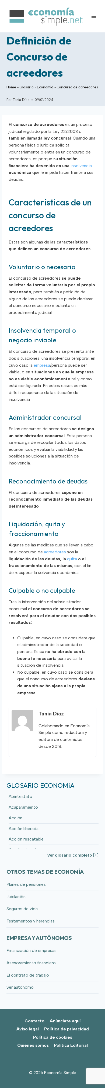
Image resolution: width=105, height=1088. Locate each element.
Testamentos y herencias (30, 921)
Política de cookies (52, 1037)
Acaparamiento (23, 807)
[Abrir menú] (94, 16)
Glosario (26, 87)
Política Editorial (71, 1045)
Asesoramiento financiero (31, 962)
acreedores (55, 551)
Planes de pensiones (26, 884)
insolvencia (81, 165)
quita (72, 558)
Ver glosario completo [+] (73, 855)
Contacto (34, 1020)
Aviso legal (27, 1028)
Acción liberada (23, 828)
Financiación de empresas (31, 950)
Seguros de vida (22, 908)
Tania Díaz (21, 100)
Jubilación (16, 896)
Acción (15, 817)
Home (11, 87)
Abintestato (20, 796)
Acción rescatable (26, 839)
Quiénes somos (33, 1045)
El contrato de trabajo (27, 975)
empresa (42, 365)
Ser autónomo (20, 987)
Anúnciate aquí (65, 1020)
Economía (45, 87)
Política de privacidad (66, 1028)
